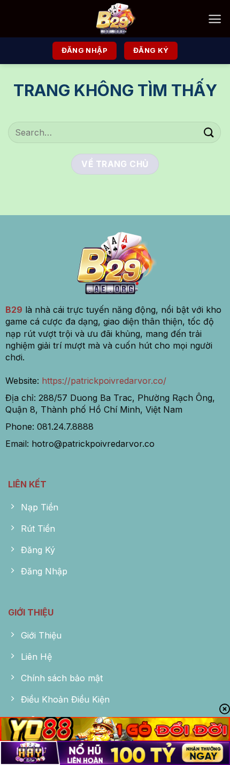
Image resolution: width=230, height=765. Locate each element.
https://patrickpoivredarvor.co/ (104, 380)
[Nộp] (209, 132)
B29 (13, 309)
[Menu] (215, 19)
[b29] (115, 18)
